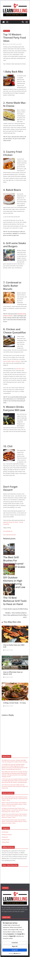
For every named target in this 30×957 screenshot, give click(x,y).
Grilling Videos (5, 842)
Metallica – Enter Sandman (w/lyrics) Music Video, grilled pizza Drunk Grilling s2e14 (14, 615)
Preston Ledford (18, 44)
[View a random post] (26, 22)
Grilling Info (6, 30)
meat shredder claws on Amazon (11, 361)
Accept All (15, 950)
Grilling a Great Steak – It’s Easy (14, 703)
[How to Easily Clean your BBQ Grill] (15, 626)
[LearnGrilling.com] (3, 22)
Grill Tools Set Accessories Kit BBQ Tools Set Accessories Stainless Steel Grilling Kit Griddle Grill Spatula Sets (15, 786)
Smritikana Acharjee (7, 808)
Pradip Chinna (5, 814)
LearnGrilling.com (7, 531)
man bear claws (20, 368)
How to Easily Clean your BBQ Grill (13, 646)
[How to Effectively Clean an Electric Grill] (15, 657)
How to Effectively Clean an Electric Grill (13, 673)
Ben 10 (3, 797)
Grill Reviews (5, 832)
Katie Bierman (12, 534)
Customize (15, 942)
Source (5, 534)
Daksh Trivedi (5, 802)
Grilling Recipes (6, 839)
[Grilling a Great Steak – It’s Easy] (15, 684)
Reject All (14, 946)
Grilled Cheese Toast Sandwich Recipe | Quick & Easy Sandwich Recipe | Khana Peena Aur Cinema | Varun (15, 798)
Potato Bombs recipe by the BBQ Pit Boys (16, 609)
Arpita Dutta (5, 820)
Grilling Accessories (7, 834)
